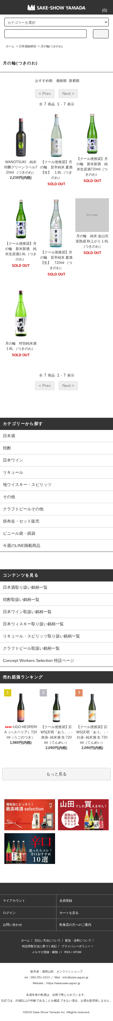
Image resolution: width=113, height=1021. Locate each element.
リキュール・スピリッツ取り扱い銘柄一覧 (41, 636)
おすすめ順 (43, 81)
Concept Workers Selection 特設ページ (38, 660)
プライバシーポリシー (75, 946)
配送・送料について (78, 940)
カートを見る (69, 912)
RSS (67, 952)
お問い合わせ (12, 924)
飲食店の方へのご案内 (75, 924)
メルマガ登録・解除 (45, 952)
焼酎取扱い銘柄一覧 (21, 599)
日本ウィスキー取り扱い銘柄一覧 (33, 624)
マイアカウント (14, 900)
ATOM (77, 952)
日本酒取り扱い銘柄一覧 (25, 587)
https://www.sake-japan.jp (63, 983)
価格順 (61, 81)
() (104, 10)
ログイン (9, 912)
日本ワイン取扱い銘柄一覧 (27, 611)
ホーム (10, 46)
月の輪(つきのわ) (52, 46)
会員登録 (65, 900)
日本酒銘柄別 (27, 46)
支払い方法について (47, 940)
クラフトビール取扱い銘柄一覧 (31, 648)
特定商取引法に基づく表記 (39, 946)
